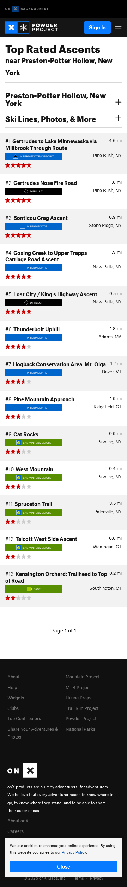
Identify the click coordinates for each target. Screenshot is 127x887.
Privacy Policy (74, 852)
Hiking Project (80, 697)
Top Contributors (24, 718)
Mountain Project (82, 676)
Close (63, 866)
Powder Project (81, 718)
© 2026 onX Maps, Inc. (45, 877)
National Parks (80, 729)
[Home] (35, 27)
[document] (63, 857)
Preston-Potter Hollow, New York (55, 98)
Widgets (15, 697)
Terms (78, 877)
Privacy (96, 877)
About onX (18, 820)
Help (12, 687)
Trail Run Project (82, 708)
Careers (15, 831)
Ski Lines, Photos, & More (50, 118)
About (13, 676)
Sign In (97, 27)
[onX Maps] (22, 776)
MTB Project (78, 687)
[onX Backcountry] (27, 9)
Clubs (13, 708)
